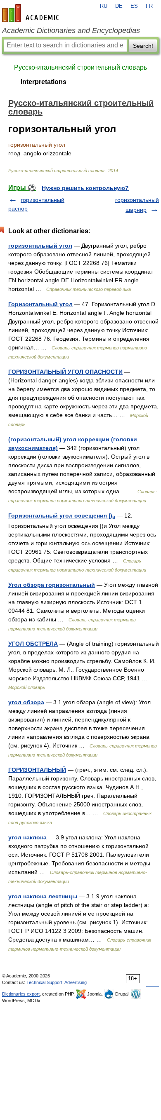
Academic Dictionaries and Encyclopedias (71, 30)
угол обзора (26, 702)
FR (149, 6)
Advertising (75, 982)
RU (103, 6)
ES (134, 6)
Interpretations (43, 81)
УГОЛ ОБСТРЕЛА (33, 643)
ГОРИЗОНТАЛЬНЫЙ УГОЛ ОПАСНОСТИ (65, 371)
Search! (143, 45)
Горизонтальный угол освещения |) (61, 515)
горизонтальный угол (40, 245)
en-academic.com (32, 13)
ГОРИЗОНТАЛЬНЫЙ (37, 769)
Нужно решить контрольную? (85, 188)
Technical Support (44, 982)
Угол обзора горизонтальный (51, 584)
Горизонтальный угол (40, 304)
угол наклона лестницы (42, 896)
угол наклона (27, 837)
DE (119, 6)
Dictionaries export (21, 993)
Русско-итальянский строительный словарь (80, 67)
